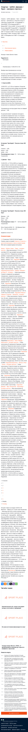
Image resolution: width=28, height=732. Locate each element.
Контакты (23, 729)
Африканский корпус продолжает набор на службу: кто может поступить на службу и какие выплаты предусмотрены (15, 664)
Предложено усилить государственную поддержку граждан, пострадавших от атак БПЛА (15, 668)
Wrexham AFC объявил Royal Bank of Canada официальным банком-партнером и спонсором (14, 656)
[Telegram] (8, 584)
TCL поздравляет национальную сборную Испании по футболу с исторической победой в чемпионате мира (14, 685)
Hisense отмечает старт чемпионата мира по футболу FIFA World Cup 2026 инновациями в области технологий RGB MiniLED (14, 696)
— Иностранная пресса (10, 48)
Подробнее (17, 259)
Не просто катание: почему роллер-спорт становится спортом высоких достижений (13, 692)
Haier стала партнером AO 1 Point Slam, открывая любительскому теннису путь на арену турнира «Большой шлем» (15, 675)
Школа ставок (13, 723)
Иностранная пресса (6, 729)
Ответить (17, 241)
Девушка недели (16, 729)
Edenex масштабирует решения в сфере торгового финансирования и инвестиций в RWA (15, 671)
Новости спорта (5, 723)
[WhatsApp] (16, 584)
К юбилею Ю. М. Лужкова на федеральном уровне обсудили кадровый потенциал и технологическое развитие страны (15, 709)
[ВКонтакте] (2, 584)
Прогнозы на (11, 570)
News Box (5, 42)
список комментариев (19, 243)
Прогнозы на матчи (17, 725)
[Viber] (13, 584)
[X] (10, 584)
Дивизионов (4, 727)
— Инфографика (8, 50)
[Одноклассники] (5, 584)
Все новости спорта (14, 713)
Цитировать (9, 243)
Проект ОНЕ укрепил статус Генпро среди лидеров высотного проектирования (15, 689)
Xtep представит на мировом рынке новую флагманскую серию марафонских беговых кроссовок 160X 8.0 (13, 660)
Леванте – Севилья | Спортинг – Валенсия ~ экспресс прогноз (13, 294)
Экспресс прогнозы (5, 12)
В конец (5, 504)
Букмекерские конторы (6, 725)
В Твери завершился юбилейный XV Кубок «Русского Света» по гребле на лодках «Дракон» (14, 678)
